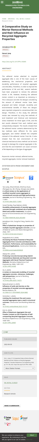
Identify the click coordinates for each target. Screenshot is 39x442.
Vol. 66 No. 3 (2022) (23, 19)
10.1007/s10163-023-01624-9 (12, 234)
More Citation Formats (13, 368)
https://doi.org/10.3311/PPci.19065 (14, 62)
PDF (6, 332)
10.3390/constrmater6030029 (13, 250)
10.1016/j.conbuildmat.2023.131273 (15, 306)
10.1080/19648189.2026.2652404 (14, 218)
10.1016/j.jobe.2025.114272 (12, 280)
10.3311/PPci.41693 (9, 266)
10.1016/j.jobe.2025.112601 (12, 201)
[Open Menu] (2, 2)
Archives (11, 19)
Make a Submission (11, 406)
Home (4, 19)
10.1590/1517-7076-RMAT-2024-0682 (15, 292)
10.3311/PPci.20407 (9, 323)
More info (29, 439)
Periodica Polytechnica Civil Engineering (17, 6)
